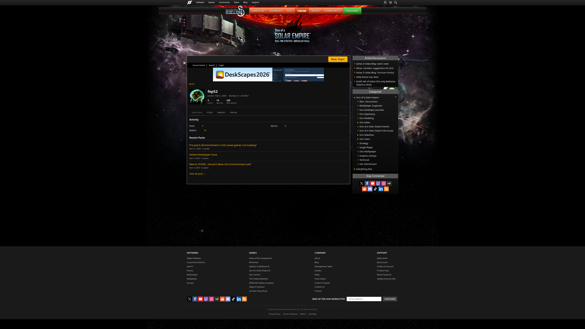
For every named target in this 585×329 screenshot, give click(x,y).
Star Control (254, 274)
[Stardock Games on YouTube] (372, 183)
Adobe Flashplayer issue (203, 154)
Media (316, 10)
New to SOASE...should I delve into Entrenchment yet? (220, 164)
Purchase (352, 10)
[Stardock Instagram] (383, 183)
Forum (302, 10)
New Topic (338, 59)
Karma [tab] (233, 112)
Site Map (312, 314)
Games (211, 2)
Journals (276, 10)
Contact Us (319, 286)
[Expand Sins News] (357, 122)
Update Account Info (386, 278)
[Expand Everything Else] (354, 169)
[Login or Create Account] (385, 2)
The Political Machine (258, 278)
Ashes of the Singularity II (260, 258)
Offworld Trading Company (261, 282)
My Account (382, 262)
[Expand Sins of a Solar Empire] (354, 97)
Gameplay (258, 10)
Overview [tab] (197, 112)
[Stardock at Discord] (370, 189)
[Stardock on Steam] (389, 183)
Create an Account (385, 266)
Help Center (382, 258)
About (317, 258)
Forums (318, 291)
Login (221, 65)
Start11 (190, 266)
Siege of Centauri (256, 286)
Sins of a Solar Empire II (259, 270)
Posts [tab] (210, 112)
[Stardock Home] (189, 2)
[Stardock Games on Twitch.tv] (378, 183)
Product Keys (383, 270)
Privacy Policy (274, 314)
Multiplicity (192, 278)
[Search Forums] (395, 2)
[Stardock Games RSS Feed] (386, 189)
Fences (190, 270)
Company (320, 252)
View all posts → (197, 173)
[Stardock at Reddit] (364, 189)
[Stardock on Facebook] (367, 183)
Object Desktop (194, 258)
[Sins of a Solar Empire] (292, 31)
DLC (289, 10)
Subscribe (390, 298)
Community (224, 2)
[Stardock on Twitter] (361, 183)
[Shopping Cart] (390, 2)
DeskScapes (192, 274)
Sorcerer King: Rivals (258, 291)
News (236, 2)
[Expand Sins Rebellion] (357, 135)
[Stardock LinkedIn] (381, 189)
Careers (318, 270)
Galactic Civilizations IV (259, 266)
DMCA (303, 314)
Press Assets (320, 278)
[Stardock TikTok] (375, 189)
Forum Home (199, 65)
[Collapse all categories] (395, 96)
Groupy (190, 282)
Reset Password (384, 274)
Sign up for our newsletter (328, 298)
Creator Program (322, 282)
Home (191, 84)
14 (205, 130)
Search (212, 65)
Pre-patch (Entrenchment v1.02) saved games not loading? (223, 145)
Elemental (253, 262)
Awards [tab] (221, 112)
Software (200, 2)
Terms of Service (290, 314)
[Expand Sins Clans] (357, 139)
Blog (245, 2)
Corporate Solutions (196, 262)
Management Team (323, 266)
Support (255, 2)
